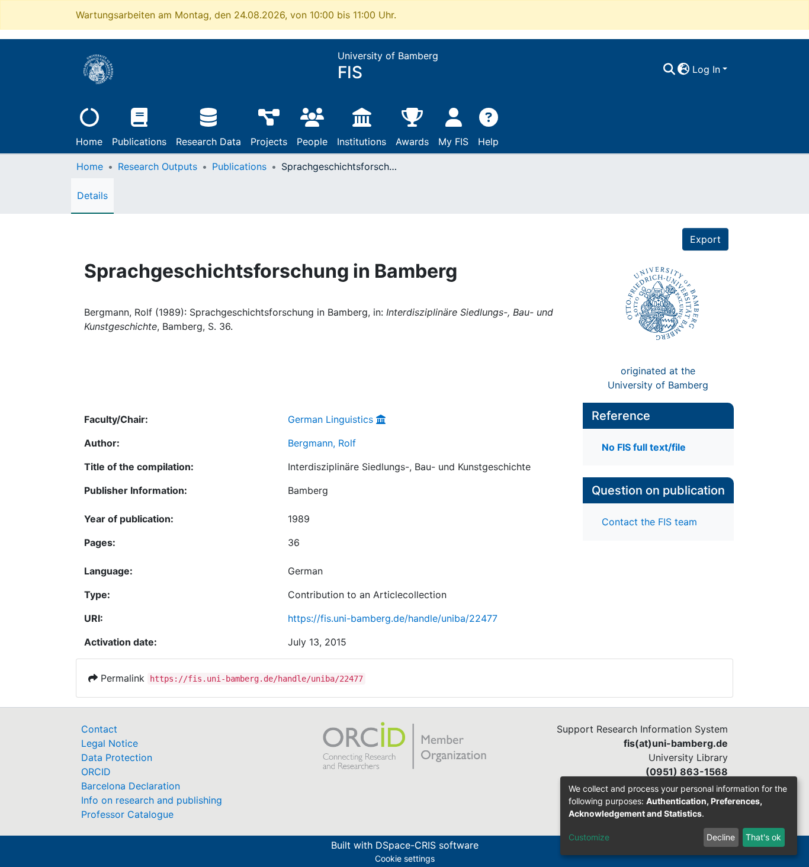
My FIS (453, 141)
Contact (99, 729)
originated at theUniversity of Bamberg (658, 378)
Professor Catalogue (127, 814)
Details (92, 195)
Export (705, 239)
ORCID (96, 772)
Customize (589, 837)
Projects (269, 141)
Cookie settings (405, 858)
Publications (139, 141)
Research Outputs (157, 166)
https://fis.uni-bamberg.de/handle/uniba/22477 (392, 618)
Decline (721, 837)
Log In (706, 69)
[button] (683, 69)
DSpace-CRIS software (427, 845)
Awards (412, 141)
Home (89, 141)
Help (488, 141)
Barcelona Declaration (130, 786)
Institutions (361, 141)
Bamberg (308, 490)
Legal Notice (109, 743)
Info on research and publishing (151, 800)
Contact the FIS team (649, 522)
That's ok (763, 837)
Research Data (208, 141)
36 (294, 542)
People (312, 141)
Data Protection (116, 757)
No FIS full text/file (644, 447)
